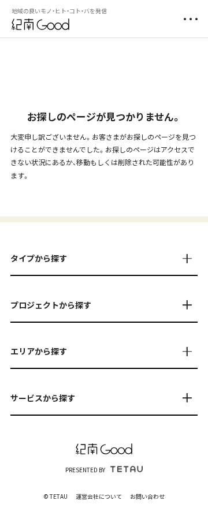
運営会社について (99, 496)
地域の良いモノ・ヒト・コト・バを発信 (59, 11)
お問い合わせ (147, 496)
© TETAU (55, 496)
